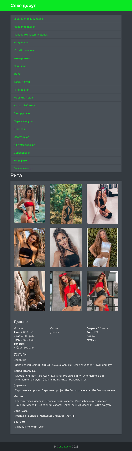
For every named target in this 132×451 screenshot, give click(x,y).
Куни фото (20, 160)
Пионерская (21, 89)
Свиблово (20, 66)
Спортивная (21, 136)
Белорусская (22, 113)
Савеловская (22, 152)
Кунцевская (21, 42)
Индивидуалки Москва (28, 18)
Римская (19, 129)
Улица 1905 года (24, 105)
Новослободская (24, 26)
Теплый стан (22, 81)
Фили (17, 74)
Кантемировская (24, 144)
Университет (22, 58)
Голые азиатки (23, 168)
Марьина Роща (23, 97)
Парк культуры (23, 121)
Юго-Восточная (24, 50)
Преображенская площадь (31, 34)
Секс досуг (23, 5)
